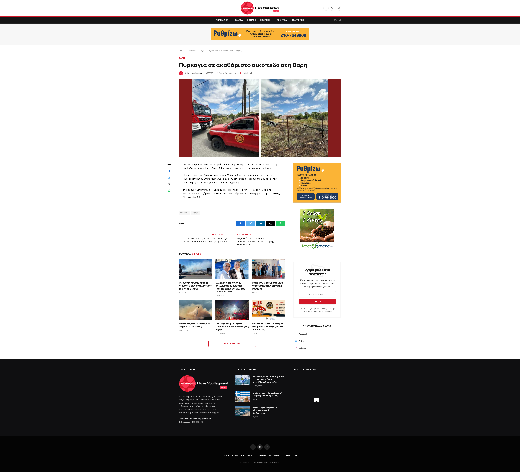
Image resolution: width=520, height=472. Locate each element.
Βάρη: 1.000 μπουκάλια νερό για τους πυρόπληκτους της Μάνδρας (267, 285)
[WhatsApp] (169, 190)
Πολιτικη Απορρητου (267, 456)
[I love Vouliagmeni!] (260, 8)
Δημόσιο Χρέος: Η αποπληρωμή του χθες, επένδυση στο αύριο (267, 394)
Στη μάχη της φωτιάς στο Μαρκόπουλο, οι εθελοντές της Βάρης (232, 326)
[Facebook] (169, 171)
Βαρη (182, 58)
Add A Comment (232, 344)
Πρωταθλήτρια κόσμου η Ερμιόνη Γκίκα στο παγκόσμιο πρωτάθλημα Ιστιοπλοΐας (268, 379)
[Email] (169, 184)
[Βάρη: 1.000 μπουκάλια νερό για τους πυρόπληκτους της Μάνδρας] (268, 269)
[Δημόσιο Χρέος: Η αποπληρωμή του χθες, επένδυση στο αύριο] (242, 396)
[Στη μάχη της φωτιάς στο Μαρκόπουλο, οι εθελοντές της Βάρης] (232, 310)
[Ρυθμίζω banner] (260, 34)
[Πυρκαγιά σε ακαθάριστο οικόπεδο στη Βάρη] (260, 118)
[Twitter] (169, 177)
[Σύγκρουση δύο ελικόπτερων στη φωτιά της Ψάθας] (195, 310)
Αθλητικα (282, 20)
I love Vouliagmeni (194, 73)
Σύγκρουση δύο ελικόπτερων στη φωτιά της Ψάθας (194, 325)
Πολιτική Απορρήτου (310, 311)
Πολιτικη (265, 20)
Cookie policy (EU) (242, 456)
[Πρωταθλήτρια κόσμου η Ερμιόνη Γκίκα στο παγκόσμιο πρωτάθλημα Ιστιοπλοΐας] (242, 380)
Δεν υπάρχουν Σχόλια (229, 73)
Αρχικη (225, 456)
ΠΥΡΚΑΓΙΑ (184, 213)
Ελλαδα (239, 20)
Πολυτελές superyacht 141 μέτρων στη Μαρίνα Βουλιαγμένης (265, 410)
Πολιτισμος (298, 20)
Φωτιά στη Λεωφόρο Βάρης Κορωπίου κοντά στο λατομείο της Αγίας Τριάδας (195, 285)
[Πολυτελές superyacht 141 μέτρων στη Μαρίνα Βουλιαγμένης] (242, 411)
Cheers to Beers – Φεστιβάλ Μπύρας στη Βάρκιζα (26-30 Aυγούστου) (267, 326)
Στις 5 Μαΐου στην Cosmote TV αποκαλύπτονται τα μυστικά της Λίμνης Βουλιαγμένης (255, 241)
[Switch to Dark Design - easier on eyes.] (335, 20)
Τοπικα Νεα (222, 20)
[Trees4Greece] (317, 229)
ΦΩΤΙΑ (195, 213)
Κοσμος (251, 20)
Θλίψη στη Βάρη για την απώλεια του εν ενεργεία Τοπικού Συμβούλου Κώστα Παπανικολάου (229, 287)
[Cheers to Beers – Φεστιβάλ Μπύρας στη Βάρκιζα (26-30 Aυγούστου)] (268, 310)
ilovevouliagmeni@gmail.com (198, 419)
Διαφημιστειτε (290, 456)
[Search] (339, 20)
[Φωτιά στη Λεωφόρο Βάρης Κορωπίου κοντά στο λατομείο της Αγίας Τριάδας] (195, 269)
